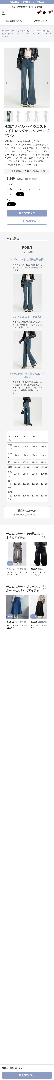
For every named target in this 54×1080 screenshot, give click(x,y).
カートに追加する (27, 221)
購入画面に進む (27, 213)
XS (11, 189)
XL (11, 194)
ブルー (11, 204)
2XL (20, 194)
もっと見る (44, 535)
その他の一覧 (23, 31)
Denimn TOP (8, 31)
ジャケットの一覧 (41, 31)
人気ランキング (40, 21)
